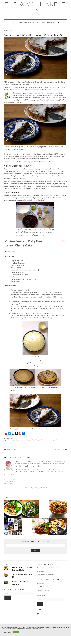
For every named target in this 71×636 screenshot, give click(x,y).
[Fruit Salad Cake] (58, 526)
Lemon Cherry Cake (42, 583)
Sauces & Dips (8, 476)
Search (35, 550)
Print (64, 240)
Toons (38, 22)
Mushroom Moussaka (13, 449)
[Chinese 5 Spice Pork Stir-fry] (40, 526)
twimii (61, 461)
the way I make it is (35, 7)
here (24, 178)
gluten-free (31, 440)
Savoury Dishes (9, 479)
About (43, 22)
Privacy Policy (51, 22)
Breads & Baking (9, 474)
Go (7, 597)
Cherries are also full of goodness (15, 181)
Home (13, 22)
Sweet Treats (8, 483)
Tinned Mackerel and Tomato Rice (45, 574)
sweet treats (48, 440)
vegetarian (55, 440)
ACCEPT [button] (16, 632)
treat (30, 154)
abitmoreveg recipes (32, 469)
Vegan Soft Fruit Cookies (43, 590)
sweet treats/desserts (25, 95)
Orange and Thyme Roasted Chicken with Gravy (49, 567)
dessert (26, 440)
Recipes (19, 22)
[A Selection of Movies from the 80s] (13, 526)
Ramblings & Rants (29, 22)
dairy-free (21, 440)
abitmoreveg (45, 93)
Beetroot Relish (59, 449)
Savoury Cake (40, 571)
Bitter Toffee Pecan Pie (42, 587)
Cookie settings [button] (7, 632)
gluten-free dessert (40, 440)
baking (16, 440)
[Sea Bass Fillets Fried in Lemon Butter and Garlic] (13, 509)
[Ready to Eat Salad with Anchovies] (30, 509)
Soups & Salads (9, 481)
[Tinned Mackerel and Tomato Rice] (58, 509)
